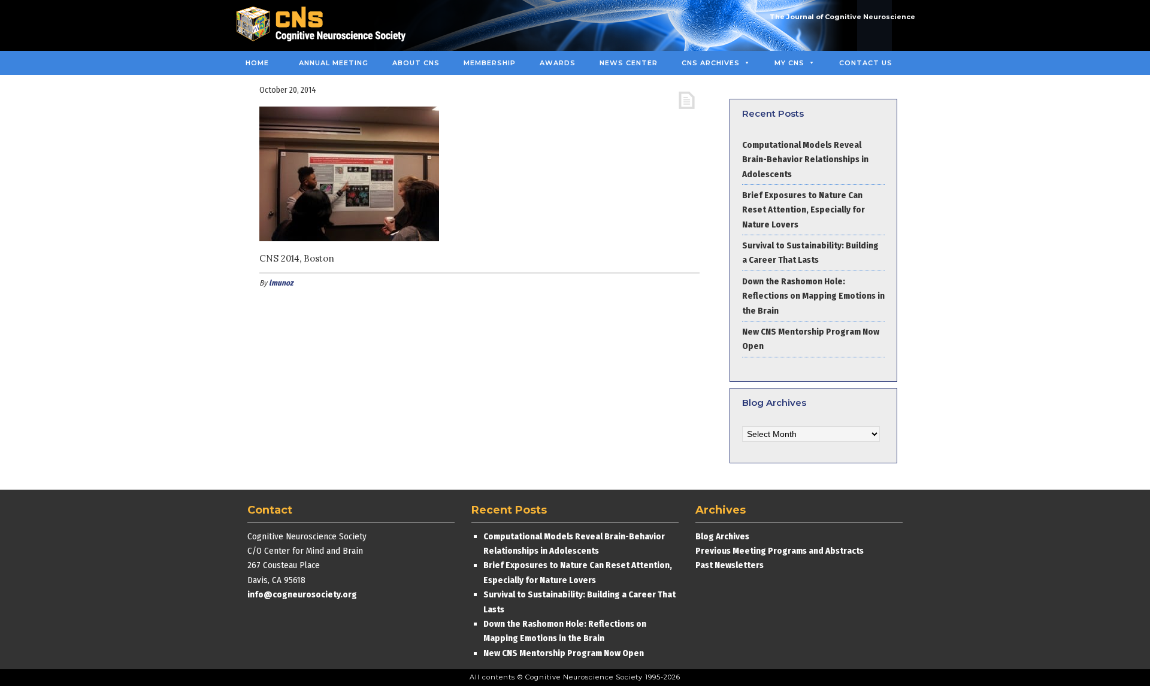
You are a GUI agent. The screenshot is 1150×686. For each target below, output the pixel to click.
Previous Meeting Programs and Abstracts (779, 550)
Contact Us (865, 63)
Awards (558, 63)
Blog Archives (722, 536)
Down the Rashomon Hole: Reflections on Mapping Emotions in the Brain (813, 296)
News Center (629, 63)
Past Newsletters (729, 565)
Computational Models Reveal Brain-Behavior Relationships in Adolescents (805, 159)
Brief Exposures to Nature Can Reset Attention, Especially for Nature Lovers (803, 210)
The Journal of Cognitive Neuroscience (842, 17)
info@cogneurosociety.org (302, 594)
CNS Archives (711, 63)
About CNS (416, 63)
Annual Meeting (333, 63)
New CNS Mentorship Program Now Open (563, 653)
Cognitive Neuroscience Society (325, 25)
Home (257, 63)
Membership (490, 63)
